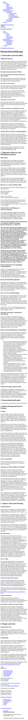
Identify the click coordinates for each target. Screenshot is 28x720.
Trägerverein (9, 7)
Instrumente (9, 12)
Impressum (5, 710)
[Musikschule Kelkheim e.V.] (7, 24)
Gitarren (11, 18)
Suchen (2, 26)
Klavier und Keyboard (14, 17)
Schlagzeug (11, 14)
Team (7, 5)
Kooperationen (9, 8)
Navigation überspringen (6, 29)
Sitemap (5, 703)
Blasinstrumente (12, 13)
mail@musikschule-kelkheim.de (11, 685)
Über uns (5, 3)
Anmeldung (9, 21)
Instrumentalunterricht (8, 10)
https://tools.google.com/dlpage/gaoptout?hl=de (11, 575)
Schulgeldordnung (7, 700)
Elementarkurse (6, 9)
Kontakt (5, 22)
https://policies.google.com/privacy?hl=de (10, 664)
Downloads (6, 702)
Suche (4, 704)
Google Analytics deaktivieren (16, 585)
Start (4, 1)
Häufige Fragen (7, 699)
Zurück (2, 667)
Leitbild (8, 4)
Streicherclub (9, 19)
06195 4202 (17, 683)
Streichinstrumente (13, 16)
